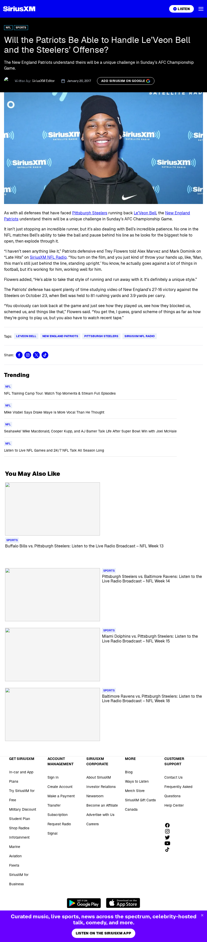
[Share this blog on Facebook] (19, 355)
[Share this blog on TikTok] (44, 355)
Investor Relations (101, 786)
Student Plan (19, 818)
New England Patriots (60, 336)
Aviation (15, 856)
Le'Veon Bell (26, 336)
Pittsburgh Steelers (89, 213)
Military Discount (22, 809)
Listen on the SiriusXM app (103, 933)
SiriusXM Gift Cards (140, 800)
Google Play (84, 903)
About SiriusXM (98, 777)
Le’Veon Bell (145, 213)
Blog (129, 772)
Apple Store (123, 903)
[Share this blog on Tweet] (36, 355)
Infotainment (19, 837)
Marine (14, 846)
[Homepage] (19, 8)
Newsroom (95, 796)
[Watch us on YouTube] (169, 843)
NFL (8, 27)
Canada (131, 809)
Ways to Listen (137, 781)
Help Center (174, 805)
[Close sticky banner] (202, 915)
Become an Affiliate (102, 805)
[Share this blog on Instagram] (27, 355)
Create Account (59, 786)
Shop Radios (19, 828)
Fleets (14, 865)
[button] (201, 9)
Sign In (53, 777)
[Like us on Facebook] (169, 825)
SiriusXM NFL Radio (48, 257)
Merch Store (135, 790)
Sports (21, 27)
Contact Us (173, 777)
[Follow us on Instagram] (169, 831)
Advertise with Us (100, 814)
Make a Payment (61, 796)
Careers (92, 824)
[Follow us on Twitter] (169, 837)
